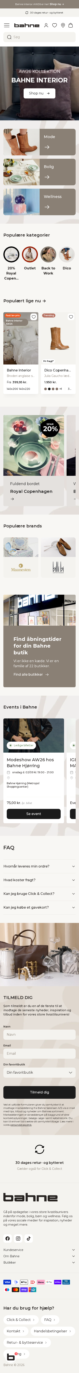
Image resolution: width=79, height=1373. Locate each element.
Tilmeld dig (39, 1092)
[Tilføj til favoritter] (33, 316)
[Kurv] (70, 25)
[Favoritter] (54, 25)
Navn (6, 1026)
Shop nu (36, 93)
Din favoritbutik (14, 1064)
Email (7, 1045)
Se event (33, 814)
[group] (11, 263)
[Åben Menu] (6, 25)
